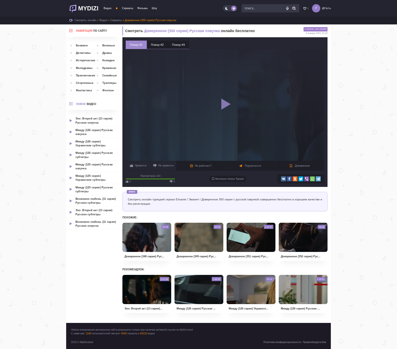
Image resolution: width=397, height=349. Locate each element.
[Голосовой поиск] (287, 8)
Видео (107, 8)
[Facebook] (289, 178)
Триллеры (109, 82)
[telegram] (318, 178)
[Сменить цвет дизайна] (230, 8)
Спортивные (84, 82)
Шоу (154, 8)
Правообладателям (314, 342)
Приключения (84, 75)
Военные (108, 45)
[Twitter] (300, 178)
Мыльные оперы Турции (229, 178)
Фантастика (84, 90)
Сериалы (127, 8)
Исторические (84, 60)
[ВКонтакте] (283, 178)
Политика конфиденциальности (282, 342)
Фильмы (142, 8)
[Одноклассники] (295, 178)
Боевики (82, 45)
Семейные (109, 75)
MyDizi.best (86, 342)
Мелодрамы (84, 68)
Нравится (141, 165)
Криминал (109, 68)
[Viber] (306, 178)
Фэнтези (108, 90)
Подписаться (252, 165)
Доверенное (302, 165)
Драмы (107, 52)
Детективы (83, 52)
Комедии (108, 60)
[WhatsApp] (312, 178)
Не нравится (166, 165)
